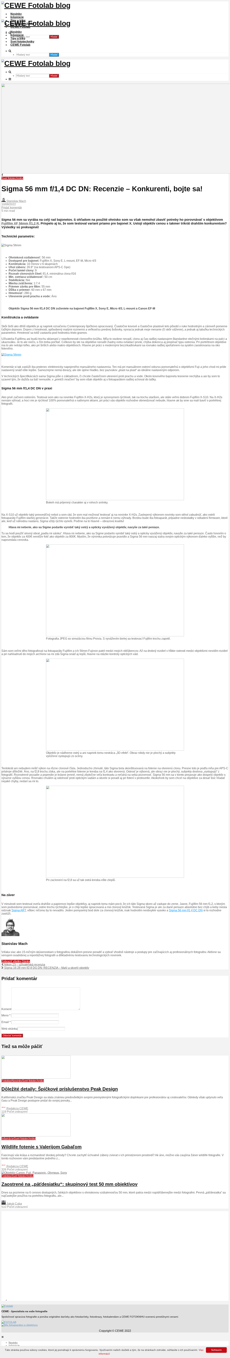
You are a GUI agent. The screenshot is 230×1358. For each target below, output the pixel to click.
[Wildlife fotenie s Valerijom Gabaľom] (36, 1135)
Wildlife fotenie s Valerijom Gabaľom (41, 1146)
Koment (6, 1009)
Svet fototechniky (22, 41)
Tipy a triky (17, 38)
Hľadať (54, 36)
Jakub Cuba (14, 1203)
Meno (5, 1015)
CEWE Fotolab (20, 44)
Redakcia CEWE (17, 1108)
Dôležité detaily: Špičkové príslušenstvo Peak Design (59, 1089)
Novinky (16, 13)
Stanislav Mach (16, 201)
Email (6, 1022)
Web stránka (9, 1028)
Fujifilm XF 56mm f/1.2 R (20, 223)
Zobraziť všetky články (15, 961)
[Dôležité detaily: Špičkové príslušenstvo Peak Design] (36, 1077)
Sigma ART (19, 910)
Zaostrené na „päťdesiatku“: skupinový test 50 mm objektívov (69, 1184)
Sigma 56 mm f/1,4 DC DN (186, 910)
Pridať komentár (11, 207)
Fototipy (6, 1080)
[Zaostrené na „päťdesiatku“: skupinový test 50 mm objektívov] (34, 1172)
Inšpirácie (17, 17)
